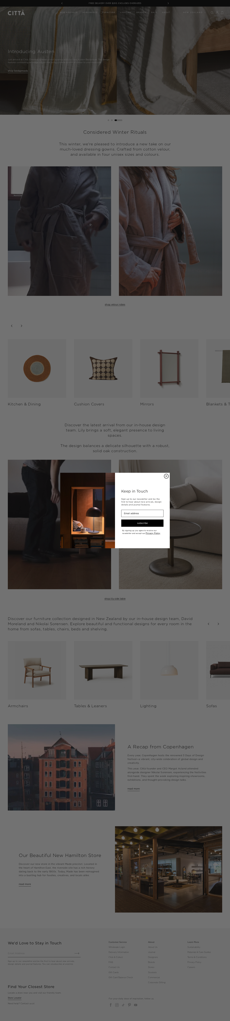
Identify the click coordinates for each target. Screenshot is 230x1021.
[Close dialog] (166, 476)
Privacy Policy (153, 533)
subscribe (142, 523)
